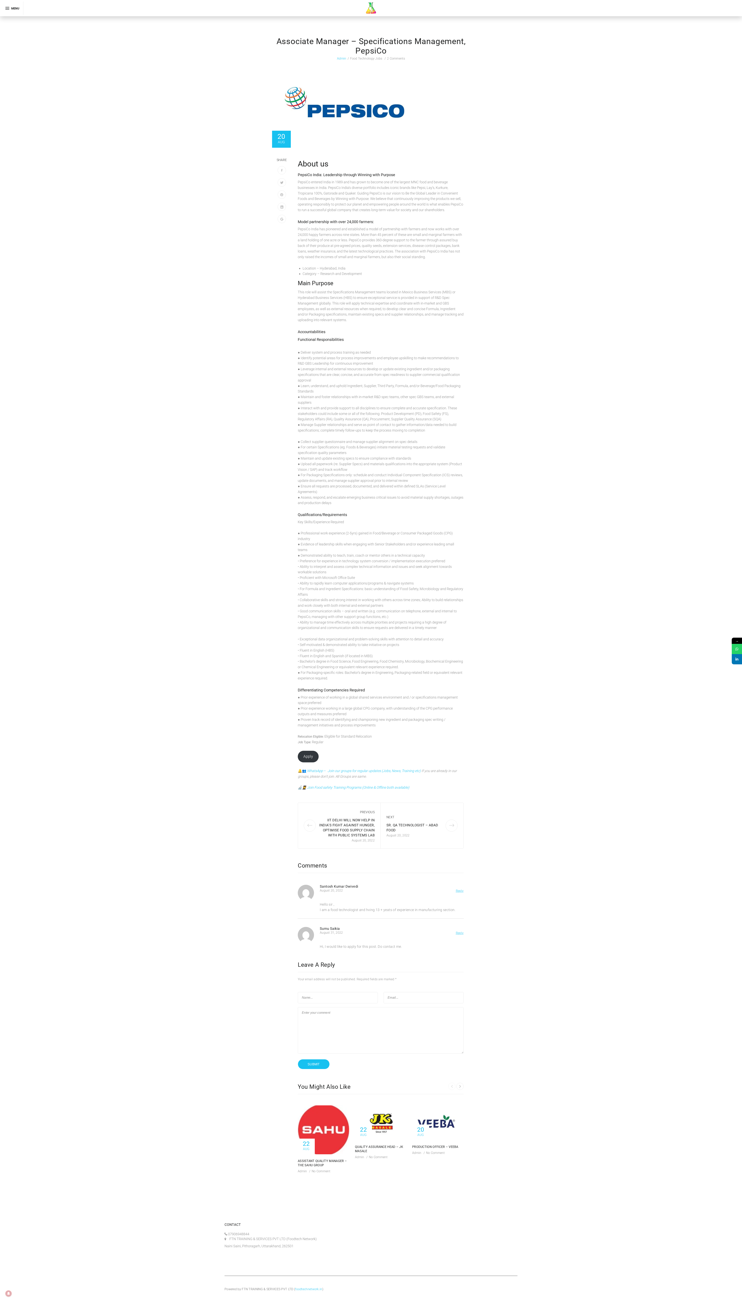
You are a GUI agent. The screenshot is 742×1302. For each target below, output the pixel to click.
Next (390, 817)
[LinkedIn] (282, 207)
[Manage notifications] (8, 1293)
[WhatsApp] (737, 649)
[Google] (282, 219)
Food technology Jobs (366, 58)
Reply (460, 891)
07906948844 (238, 1234)
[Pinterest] (282, 194)
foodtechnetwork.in (308, 1289)
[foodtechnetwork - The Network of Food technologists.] (371, 8)
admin (341, 58)
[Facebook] (282, 170)
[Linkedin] (737, 659)
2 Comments (396, 58)
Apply (308, 756)
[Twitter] (282, 182)
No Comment (321, 1171)
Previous (367, 812)
